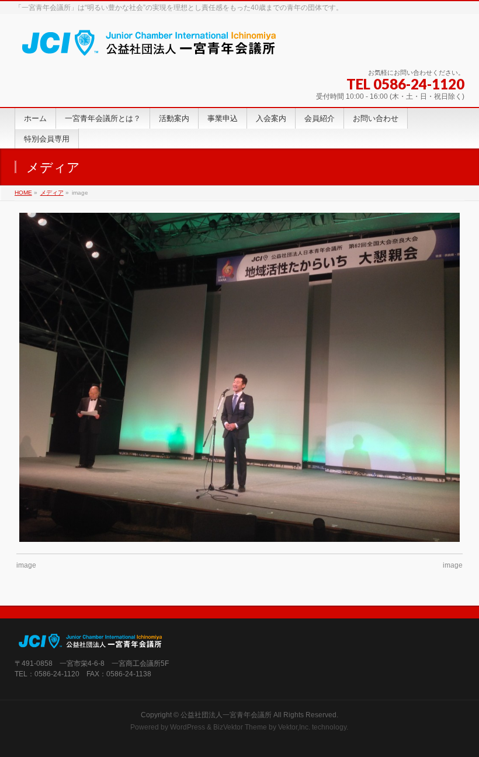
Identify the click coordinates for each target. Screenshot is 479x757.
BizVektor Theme (240, 727)
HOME (23, 192)
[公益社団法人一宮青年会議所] (149, 46)
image (26, 565)
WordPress (187, 727)
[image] (239, 377)
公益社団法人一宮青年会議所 (226, 715)
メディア (52, 192)
